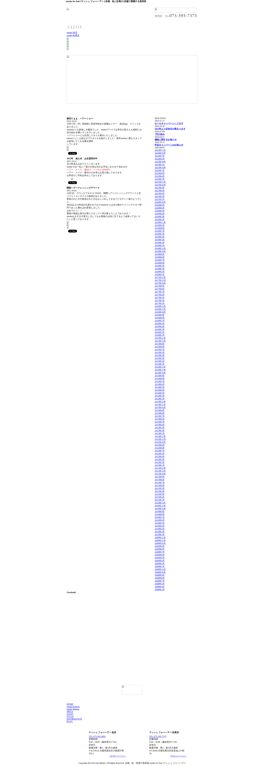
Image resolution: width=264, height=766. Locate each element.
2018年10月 (160, 251)
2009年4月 (160, 561)
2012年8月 (160, 448)
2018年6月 (160, 263)
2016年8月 (160, 318)
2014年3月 (160, 393)
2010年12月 (160, 503)
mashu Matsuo (73, 709)
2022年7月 (160, 170)
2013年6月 (160, 419)
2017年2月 (160, 300)
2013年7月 (160, 416)
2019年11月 (160, 222)
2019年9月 (160, 225)
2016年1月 (160, 335)
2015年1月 (160, 364)
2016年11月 (160, 309)
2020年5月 (160, 211)
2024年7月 (160, 156)
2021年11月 (160, 182)
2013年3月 (160, 428)
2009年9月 (160, 546)
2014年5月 (160, 387)
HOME (70, 704)
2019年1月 (160, 245)
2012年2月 (160, 462)
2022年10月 (160, 167)
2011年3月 (160, 494)
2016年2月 (160, 332)
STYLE (70, 716)
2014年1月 (160, 399)
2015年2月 (160, 361)
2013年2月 (160, 430)
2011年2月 (160, 497)
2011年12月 (160, 468)
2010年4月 (160, 526)
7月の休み (160, 134)
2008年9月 (160, 575)
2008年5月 (160, 584)
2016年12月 (160, 306)
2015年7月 (160, 350)
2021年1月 (160, 199)
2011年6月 (160, 485)
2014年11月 (160, 370)
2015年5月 (160, 352)
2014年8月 (160, 378)
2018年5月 (160, 266)
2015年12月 (160, 338)
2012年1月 (160, 465)
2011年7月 (160, 482)
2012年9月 (160, 445)
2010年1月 (160, 535)
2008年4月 (160, 587)
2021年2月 (160, 196)
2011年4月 (160, 491)
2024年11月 (160, 150)
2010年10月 (160, 509)
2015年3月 (160, 358)
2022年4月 (160, 176)
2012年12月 (160, 436)
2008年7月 (160, 581)
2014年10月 (160, 373)
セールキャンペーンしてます (169, 123)
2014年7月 (160, 381)
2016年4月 (160, 326)
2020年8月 (160, 205)
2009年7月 (160, 552)
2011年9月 (160, 477)
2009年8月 (160, 549)
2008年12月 (160, 569)
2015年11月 (160, 341)
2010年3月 (160, 529)
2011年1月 (160, 500)
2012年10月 (160, 442)
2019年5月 (160, 234)
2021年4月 (160, 193)
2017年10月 (160, 283)
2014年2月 (160, 396)
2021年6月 (160, 191)
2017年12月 (160, 277)
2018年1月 (160, 274)
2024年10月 (160, 153)
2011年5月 (160, 488)
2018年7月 (160, 260)
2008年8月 (160, 578)
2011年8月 (160, 480)
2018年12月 (160, 248)
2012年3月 (160, 459)
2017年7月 (160, 292)
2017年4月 (160, 295)
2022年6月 (160, 173)
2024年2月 (160, 159)
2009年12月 (160, 537)
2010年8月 (160, 514)
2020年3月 (160, 217)
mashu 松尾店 (73, 35)
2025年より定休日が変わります (170, 129)
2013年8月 (160, 413)
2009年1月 (160, 566)
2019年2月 (160, 243)
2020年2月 (160, 219)
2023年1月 (160, 165)
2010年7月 (160, 517)
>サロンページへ (117, 756)
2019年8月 (160, 228)
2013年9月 (160, 410)
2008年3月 (160, 589)
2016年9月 (160, 315)
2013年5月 (160, 422)
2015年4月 (160, 355)
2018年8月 (160, 257)
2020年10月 (160, 202)
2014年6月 (160, 384)
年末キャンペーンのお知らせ (169, 145)
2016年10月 (160, 312)
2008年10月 (160, 572)
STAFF (70, 714)
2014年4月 (160, 390)
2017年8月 (160, 289)
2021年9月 (160, 188)
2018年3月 (160, 269)
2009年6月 (160, 555)
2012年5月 (160, 454)
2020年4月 (160, 214)
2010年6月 (160, 520)
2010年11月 (160, 506)
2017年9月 (160, 286)
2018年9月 (160, 254)
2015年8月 (160, 347)
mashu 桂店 (72, 32)
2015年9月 (160, 344)
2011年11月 (160, 471)
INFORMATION (74, 719)
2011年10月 (160, 474)
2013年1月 (160, 433)
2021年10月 (160, 185)
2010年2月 (160, 532)
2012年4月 (160, 456)
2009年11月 (160, 540)
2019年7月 (160, 231)
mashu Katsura (73, 706)
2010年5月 (160, 523)
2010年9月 (160, 511)
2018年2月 (160, 271)
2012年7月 (160, 451)
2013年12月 (160, 402)
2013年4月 (160, 425)
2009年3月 (160, 563)
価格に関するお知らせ (166, 139)
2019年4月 (160, 237)
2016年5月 (160, 324)
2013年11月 (160, 404)
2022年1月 (160, 179)
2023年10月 (160, 162)
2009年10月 (160, 543)
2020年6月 (160, 208)
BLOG (70, 721)
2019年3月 (160, 240)
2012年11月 (160, 439)
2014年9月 (160, 376)
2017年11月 (160, 280)
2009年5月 (160, 558)
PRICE (70, 711)
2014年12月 (160, 367)
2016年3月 (160, 329)
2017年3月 (160, 297)
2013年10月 (160, 407)
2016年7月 (160, 321)
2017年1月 (160, 303)
